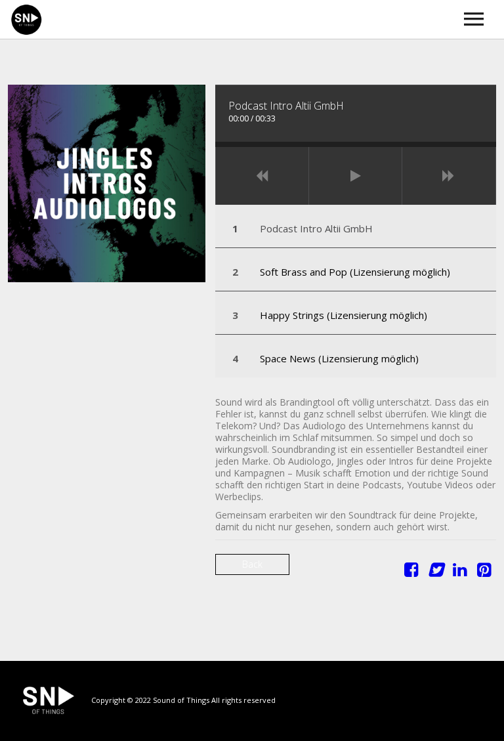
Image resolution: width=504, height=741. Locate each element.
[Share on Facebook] (411, 572)
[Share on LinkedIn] (460, 572)
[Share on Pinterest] (484, 572)
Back (252, 564)
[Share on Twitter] (435, 572)
